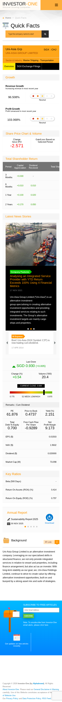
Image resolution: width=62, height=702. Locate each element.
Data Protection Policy (31, 698)
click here (44, 625)
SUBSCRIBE (28, 616)
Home (8, 18)
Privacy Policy (12, 698)
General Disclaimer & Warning (46, 689)
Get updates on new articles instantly (16, 645)
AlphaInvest (38, 683)
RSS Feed (46, 698)
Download (49, 523)
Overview (9, 66)
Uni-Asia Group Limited (15, 551)
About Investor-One (11, 689)
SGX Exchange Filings (28, 66)
